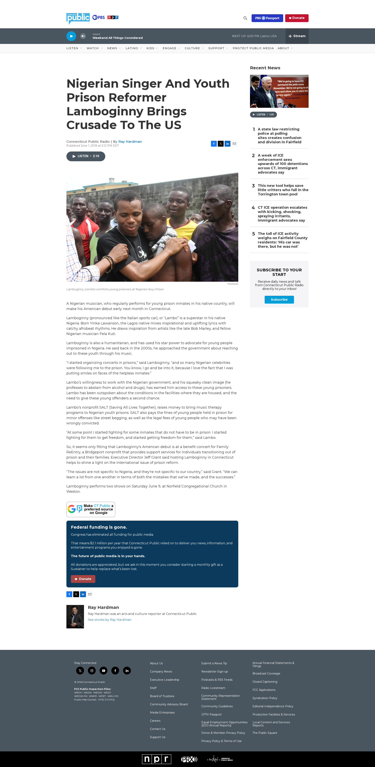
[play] (71, 36)
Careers (155, 720)
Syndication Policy (265, 698)
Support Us (157, 737)
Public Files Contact (85, 699)
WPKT (102, 696)
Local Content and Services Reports (271, 724)
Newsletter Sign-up (214, 671)
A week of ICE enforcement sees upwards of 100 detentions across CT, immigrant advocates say (283, 164)
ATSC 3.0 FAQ (106, 699)
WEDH (78, 692)
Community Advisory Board (169, 704)
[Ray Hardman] (75, 616)
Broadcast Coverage (266, 673)
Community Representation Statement (220, 697)
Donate (298, 18)
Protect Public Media (253, 48)
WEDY (107, 692)
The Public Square (265, 733)
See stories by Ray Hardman (109, 620)
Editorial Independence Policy (273, 706)
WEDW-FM (80, 696)
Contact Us (157, 729)
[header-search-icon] (245, 18)
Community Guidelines (217, 706)
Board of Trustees (162, 696)
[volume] (83, 36)
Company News (161, 671)
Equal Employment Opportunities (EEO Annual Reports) (224, 724)
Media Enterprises (162, 712)
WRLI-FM (113, 696)
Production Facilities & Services (274, 714)
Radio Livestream (213, 688)
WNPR (93, 696)
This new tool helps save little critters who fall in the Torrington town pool (283, 190)
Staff (153, 688)
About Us (156, 663)
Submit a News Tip (214, 663)
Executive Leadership (164, 679)
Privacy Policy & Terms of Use (221, 741)
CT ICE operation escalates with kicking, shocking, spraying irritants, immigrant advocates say (282, 214)
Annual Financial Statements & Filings (273, 665)
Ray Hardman (130, 141)
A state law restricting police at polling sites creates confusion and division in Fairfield (279, 135)
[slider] (89, 36)
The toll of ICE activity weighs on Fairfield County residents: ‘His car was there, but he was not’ (283, 240)
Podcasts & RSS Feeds (216, 679)
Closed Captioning (265, 681)
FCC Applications (264, 690)
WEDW (97, 692)
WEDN (88, 692)
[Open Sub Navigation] (81, 48)
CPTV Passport (211, 714)
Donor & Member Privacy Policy (223, 733)
